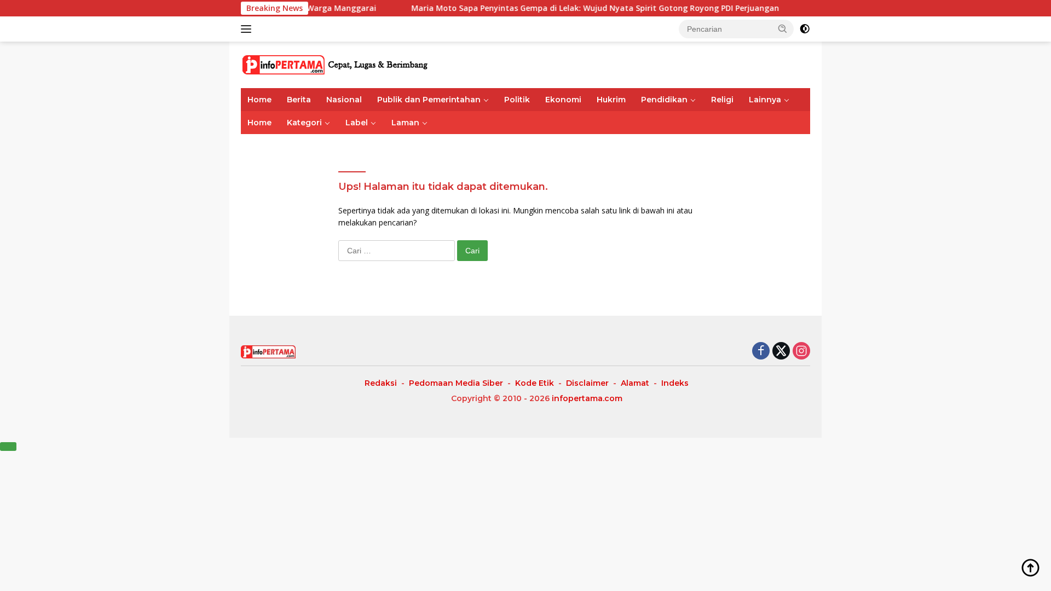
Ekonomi (563, 100)
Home (259, 100)
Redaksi (381, 383)
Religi (722, 100)
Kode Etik (534, 383)
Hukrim (611, 100)
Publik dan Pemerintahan (429, 100)
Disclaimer (587, 383)
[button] (783, 28)
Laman (405, 123)
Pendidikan (664, 100)
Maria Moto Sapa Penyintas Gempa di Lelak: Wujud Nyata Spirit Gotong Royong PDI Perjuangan (579, 8)
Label (356, 123)
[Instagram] (801, 351)
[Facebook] (761, 351)
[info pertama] (336, 64)
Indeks (675, 383)
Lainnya (765, 100)
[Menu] (248, 29)
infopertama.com (587, 398)
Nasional (344, 100)
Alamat (635, 383)
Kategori (304, 123)
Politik (517, 100)
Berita (299, 100)
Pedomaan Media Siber (456, 383)
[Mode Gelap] (804, 29)
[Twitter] (781, 351)
